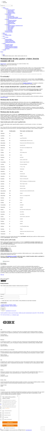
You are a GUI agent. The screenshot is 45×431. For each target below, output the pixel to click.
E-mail (2, 298)
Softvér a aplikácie (11, 26)
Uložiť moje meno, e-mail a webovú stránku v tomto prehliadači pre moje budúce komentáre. (19, 300)
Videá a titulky (10, 28)
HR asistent (7, 48)
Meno (1, 296)
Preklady (6, 8)
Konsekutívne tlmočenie (12, 20)
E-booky (6, 37)
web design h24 (29, 429)
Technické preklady (11, 9)
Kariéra (4, 43)
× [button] (17, 396)
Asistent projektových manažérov (11, 47)
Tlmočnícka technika (11, 23)
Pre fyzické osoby (11, 16)
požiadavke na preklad (11, 256)
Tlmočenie (7, 19)
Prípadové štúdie (8, 35)
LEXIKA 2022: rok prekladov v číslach (8, 304)
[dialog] (10, 412)
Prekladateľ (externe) (9, 44)
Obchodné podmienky (9, 40)
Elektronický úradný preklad (13, 17)
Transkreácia (10, 29)
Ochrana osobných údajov (10, 41)
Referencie (5, 33)
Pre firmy (9, 15)
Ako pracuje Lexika (9, 31)
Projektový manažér (9, 45)
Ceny (4, 32)
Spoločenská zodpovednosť (10, 42)
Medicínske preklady (11, 12)
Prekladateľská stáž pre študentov (11, 46)
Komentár (2, 294)
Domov (1, 51)
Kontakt (4, 49)
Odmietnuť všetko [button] (10, 425)
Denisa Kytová (3, 63)
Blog (4, 36)
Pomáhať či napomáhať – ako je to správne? (8, 305)
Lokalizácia (7, 24)
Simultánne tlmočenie (11, 21)
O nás (4, 38)
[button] (10, 428)
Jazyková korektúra (8, 30)
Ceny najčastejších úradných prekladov (15, 18)
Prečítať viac (7, 408)
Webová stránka (10, 27)
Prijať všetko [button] (10, 422)
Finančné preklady (11, 11)
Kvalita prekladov (8, 39)
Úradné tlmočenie (11, 22)
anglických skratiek (4, 97)
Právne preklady (11, 10)
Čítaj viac (2, 274)
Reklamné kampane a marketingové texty (15, 25)
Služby (4, 7)
